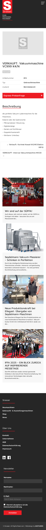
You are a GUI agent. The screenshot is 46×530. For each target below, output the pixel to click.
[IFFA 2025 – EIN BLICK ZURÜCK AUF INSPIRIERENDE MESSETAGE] (23, 356)
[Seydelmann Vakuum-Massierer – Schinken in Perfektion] (23, 249)
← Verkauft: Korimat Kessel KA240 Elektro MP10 (25, 145)
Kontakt (5, 435)
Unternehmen (8, 439)
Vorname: (8, 477)
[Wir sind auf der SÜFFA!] (23, 200)
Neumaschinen (8, 407)
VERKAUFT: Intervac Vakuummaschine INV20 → (22, 154)
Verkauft (6, 72)
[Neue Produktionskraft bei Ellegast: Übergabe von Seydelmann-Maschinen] (23, 301)
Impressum (7, 449)
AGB (4, 442)
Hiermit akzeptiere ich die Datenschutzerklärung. (16, 506)
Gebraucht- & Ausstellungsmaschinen (17, 411)
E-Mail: (7, 496)
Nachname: (8, 487)
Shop (4, 414)
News (4, 417)
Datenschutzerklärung (11, 445)
